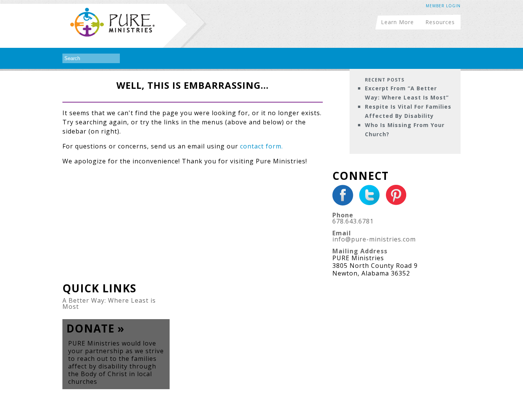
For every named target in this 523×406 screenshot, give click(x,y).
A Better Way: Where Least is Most (109, 303)
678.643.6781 (353, 221)
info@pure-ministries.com (374, 239)
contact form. (261, 146)
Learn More (397, 21)
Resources (440, 21)
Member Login (443, 6)
